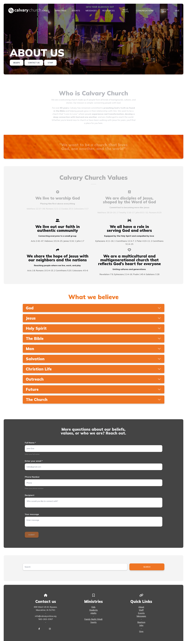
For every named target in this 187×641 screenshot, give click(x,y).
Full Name (30, 442)
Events (141, 613)
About (141, 607)
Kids (93, 607)
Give (141, 631)
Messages (141, 616)
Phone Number (32, 477)
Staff (141, 610)
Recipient (29, 495)
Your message (32, 514)
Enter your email (34, 461)
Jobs (141, 625)
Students (93, 610)
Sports (93, 622)
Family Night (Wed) (93, 619)
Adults (93, 613)
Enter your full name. (32, 454)
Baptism (141, 622)
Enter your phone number (34, 488)
